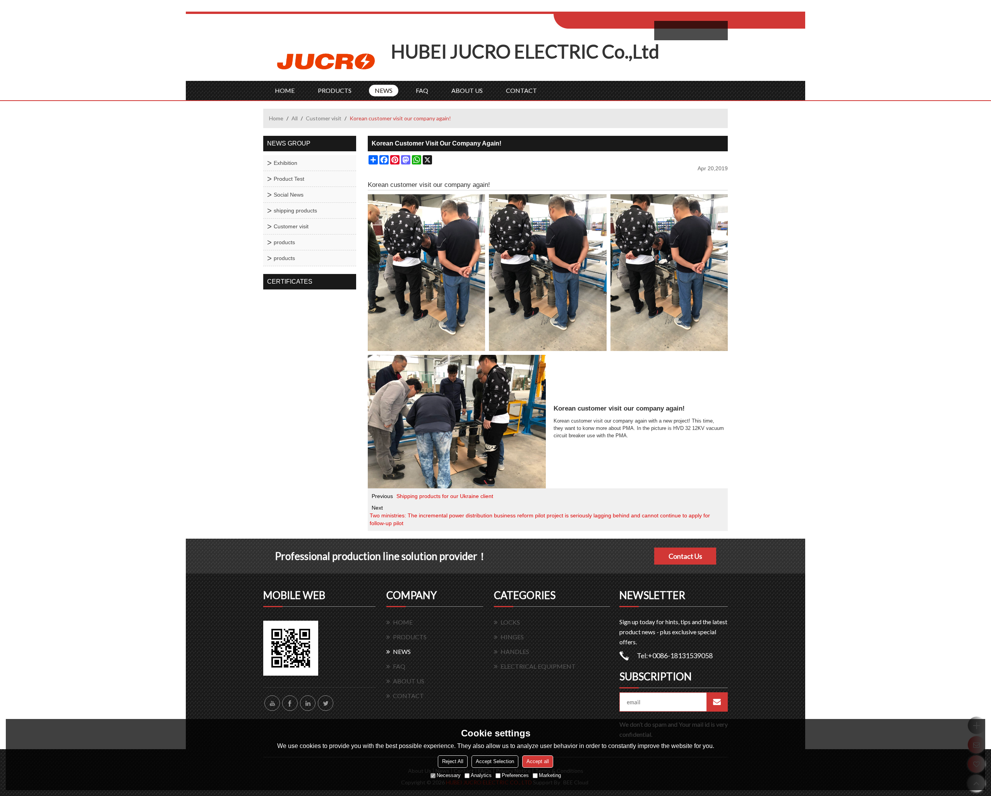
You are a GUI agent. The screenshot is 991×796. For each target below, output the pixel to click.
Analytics (481, 775)
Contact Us (685, 556)
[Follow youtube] (272, 703)
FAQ (422, 90)
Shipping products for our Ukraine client (444, 496)
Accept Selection (495, 761)
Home (276, 118)
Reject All (452, 761)
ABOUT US (467, 90)
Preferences (515, 775)
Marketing (550, 775)
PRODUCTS (334, 90)
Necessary (449, 775)
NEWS (384, 90)
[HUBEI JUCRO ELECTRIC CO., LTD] (327, 60)
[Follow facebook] (290, 703)
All (294, 118)
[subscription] (716, 702)
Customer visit (323, 118)
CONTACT (521, 90)
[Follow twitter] (325, 703)
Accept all (537, 761)
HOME (285, 90)
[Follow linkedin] (307, 703)
